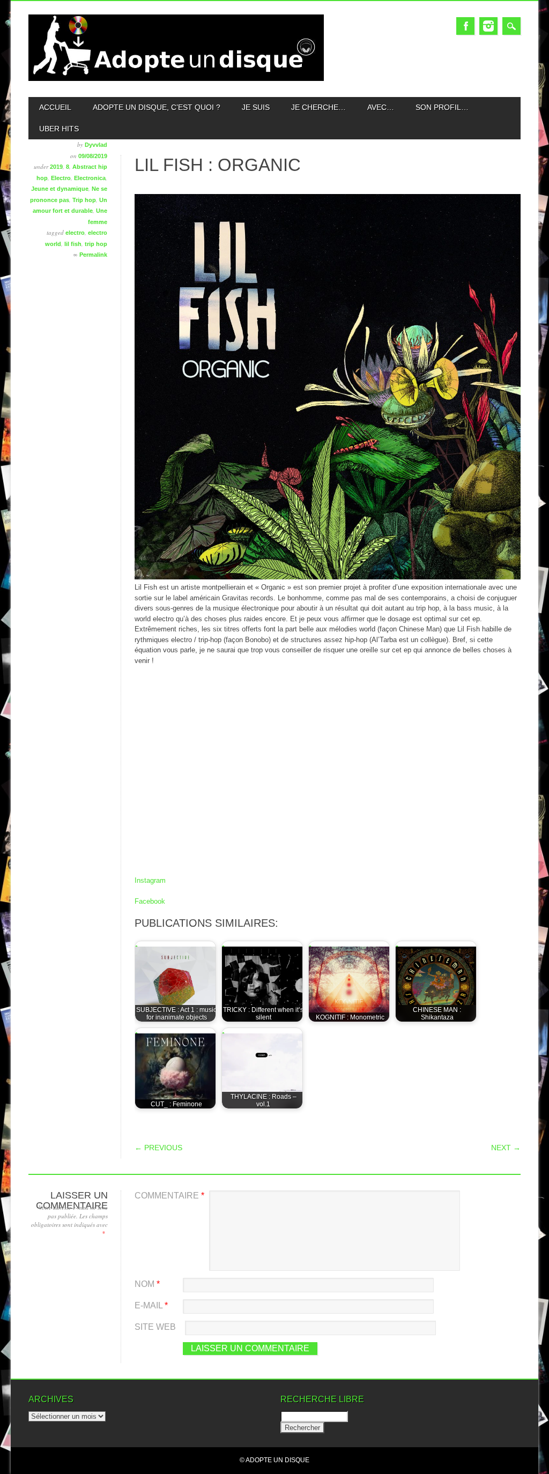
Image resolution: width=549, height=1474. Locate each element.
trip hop (96, 244)
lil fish (72, 244)
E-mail (151, 1305)
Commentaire (169, 1195)
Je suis (256, 107)
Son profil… (442, 107)
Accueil (55, 107)
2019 (56, 166)
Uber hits (59, 128)
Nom (147, 1284)
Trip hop (84, 200)
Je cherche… (318, 107)
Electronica (90, 178)
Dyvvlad (96, 145)
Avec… (380, 107)
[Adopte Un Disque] (175, 79)
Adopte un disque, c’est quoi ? (156, 107)
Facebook (465, 26)
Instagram (488, 26)
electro (75, 232)
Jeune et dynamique (59, 188)
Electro (61, 178)
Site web (155, 1326)
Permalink (93, 254)
